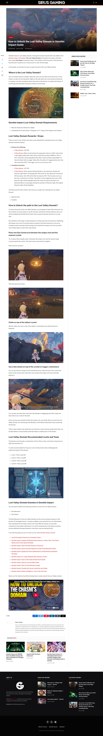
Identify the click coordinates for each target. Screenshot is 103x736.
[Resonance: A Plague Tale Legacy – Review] (42, 684)
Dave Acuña (12, 48)
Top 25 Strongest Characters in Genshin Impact (26, 537)
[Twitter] (2, 63)
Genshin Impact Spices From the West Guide (25, 562)
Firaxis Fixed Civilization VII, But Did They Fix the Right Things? (88, 63)
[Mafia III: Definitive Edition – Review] (42, 693)
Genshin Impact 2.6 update (17, 58)
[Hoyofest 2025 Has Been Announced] (36, 647)
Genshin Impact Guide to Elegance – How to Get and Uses (29, 571)
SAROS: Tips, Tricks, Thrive (88, 93)
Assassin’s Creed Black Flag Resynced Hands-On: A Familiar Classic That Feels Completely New (88, 84)
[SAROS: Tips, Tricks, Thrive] (75, 95)
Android (11, 37)
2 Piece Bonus (18, 150)
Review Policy (53, 726)
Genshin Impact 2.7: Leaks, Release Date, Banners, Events (29, 556)
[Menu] (7, 2)
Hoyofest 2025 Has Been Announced (33, 655)
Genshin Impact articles (47, 532)
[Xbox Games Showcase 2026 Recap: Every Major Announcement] (75, 73)
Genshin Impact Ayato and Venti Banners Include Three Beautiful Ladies (33, 548)
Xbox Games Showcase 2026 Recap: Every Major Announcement (87, 73)
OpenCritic (13, 699)
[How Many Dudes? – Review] (42, 701)
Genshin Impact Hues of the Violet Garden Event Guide (28, 559)
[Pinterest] (2, 71)
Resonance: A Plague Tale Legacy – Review (54, 683)
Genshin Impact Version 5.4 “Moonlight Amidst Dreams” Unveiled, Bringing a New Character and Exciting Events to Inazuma (56, 657)
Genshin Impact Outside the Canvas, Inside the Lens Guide (29, 568)
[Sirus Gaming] (51, 2)
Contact (62, 726)
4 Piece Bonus (18, 153)
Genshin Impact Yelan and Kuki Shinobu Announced (27, 545)
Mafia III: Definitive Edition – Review (55, 691)
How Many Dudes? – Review (55, 699)
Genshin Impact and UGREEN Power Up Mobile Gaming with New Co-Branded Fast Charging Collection (14, 656)
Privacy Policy (42, 726)
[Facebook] (2, 59)
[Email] (2, 75)
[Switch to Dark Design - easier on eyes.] (94, 2)
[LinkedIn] (2, 67)
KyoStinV (26, 576)
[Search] (96, 2)
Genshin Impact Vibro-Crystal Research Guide (25, 565)
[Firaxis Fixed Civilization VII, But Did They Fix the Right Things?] (75, 63)
